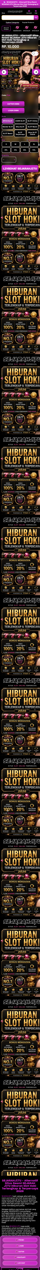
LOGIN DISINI (13, 110)
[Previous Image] (4, 72)
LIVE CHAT (21, 1263)
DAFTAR (21, 1251)
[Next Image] (36, 72)
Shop (3, 13)
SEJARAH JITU (15, 1226)
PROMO (21, 1239)
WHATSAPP (21, 1257)
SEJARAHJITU (7, 1196)
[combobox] (18, 17)
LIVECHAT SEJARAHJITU (20, 168)
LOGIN (21, 1245)
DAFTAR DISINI (13, 104)
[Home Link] (15, 12)
